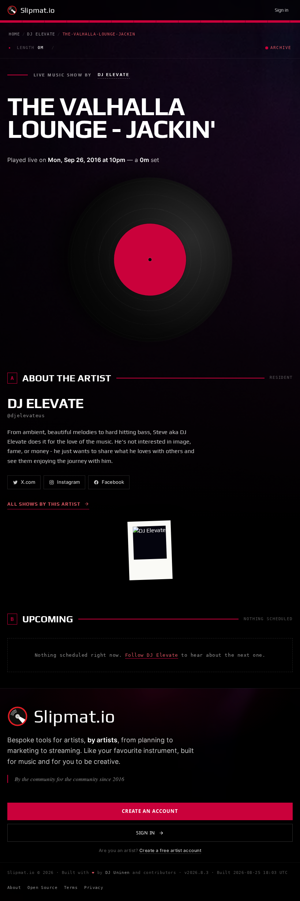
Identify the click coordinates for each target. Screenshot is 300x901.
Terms (71, 887)
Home (14, 34)
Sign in (281, 10)
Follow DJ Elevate (151, 655)
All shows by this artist (43, 504)
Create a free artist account (170, 850)
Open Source (42, 887)
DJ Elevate (41, 34)
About (14, 887)
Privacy (93, 887)
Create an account (150, 811)
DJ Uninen (117, 872)
